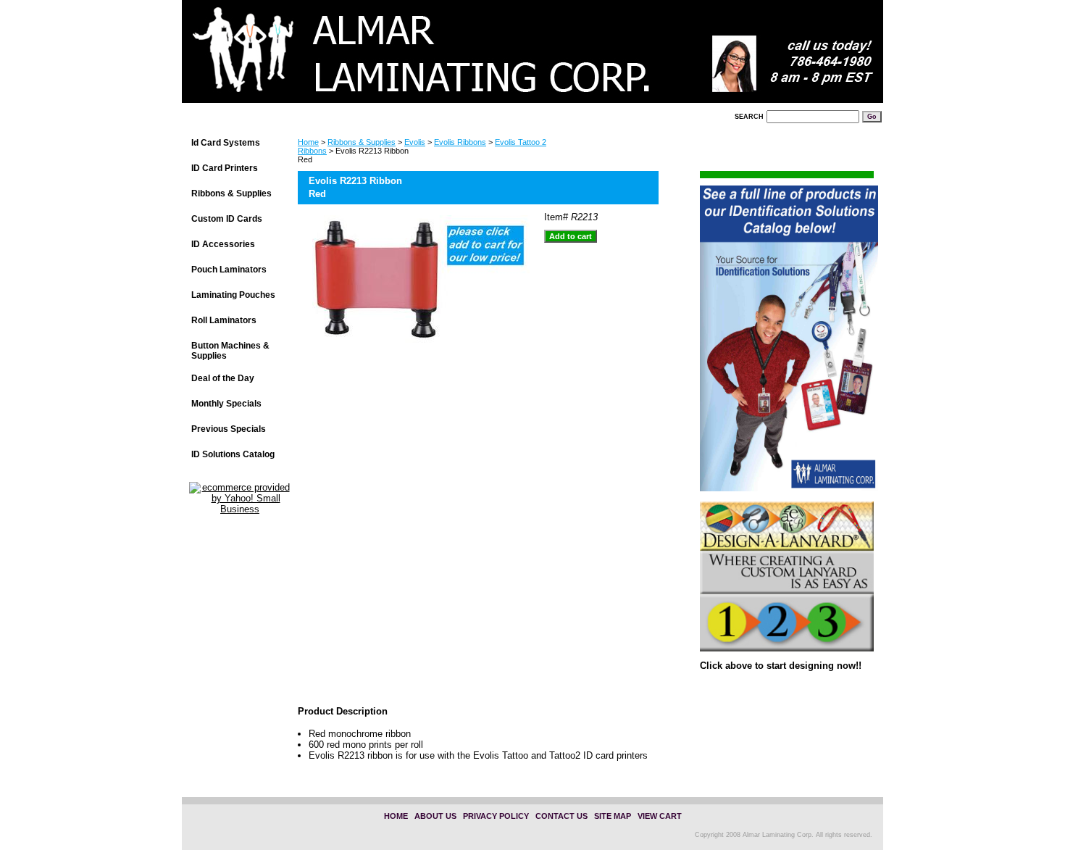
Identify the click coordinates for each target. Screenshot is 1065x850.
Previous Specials (228, 429)
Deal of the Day (222, 378)
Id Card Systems (225, 143)
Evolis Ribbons (460, 142)
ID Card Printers (224, 168)
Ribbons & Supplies (361, 142)
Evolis (414, 142)
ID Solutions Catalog (233, 454)
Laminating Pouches (233, 295)
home (396, 816)
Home (308, 142)
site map (612, 816)
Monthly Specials (226, 404)
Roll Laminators (223, 320)
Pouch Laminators (229, 269)
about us (435, 816)
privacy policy (496, 816)
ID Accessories (223, 244)
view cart (660, 816)
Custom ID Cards (226, 219)
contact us (561, 816)
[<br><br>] (363, 56)
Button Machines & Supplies (230, 351)
